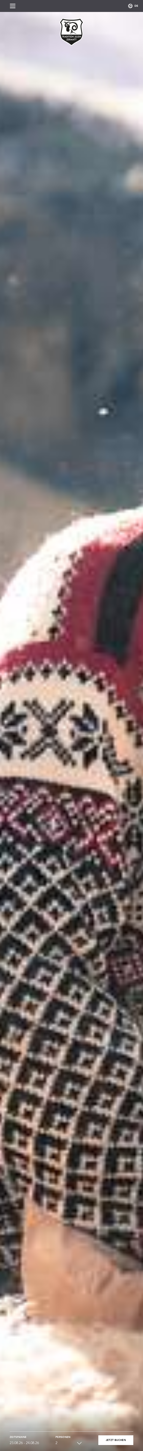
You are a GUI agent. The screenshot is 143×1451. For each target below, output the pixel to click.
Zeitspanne (18, 1437)
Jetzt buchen (116, 1440)
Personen (63, 1437)
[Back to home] (71, 32)
